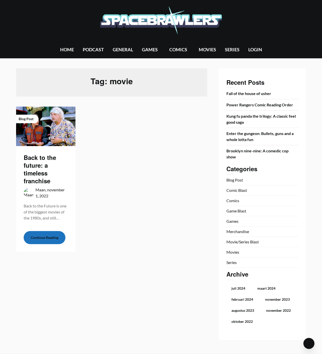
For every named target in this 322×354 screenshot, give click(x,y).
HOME (67, 49)
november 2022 (278, 310)
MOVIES (207, 49)
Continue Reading (44, 237)
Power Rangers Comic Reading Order (259, 104)
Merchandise (237, 231)
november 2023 (277, 299)
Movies (232, 252)
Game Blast (236, 210)
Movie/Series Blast (242, 241)
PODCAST (93, 49)
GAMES (150, 49)
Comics (232, 200)
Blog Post (234, 180)
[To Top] (308, 343)
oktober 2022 (242, 321)
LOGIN (255, 49)
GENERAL (123, 49)
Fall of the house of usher (248, 93)
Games (232, 221)
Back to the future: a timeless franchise (40, 169)
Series (231, 262)
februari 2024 (242, 299)
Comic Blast (236, 190)
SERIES (232, 49)
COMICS (178, 49)
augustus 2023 (242, 310)
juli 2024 (238, 288)
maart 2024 (266, 288)
